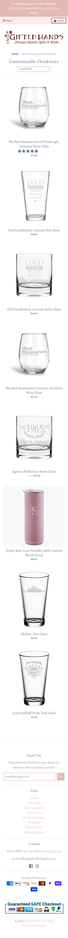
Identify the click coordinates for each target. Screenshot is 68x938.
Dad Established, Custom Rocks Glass (34, 309)
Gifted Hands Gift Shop (39, 921)
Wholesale (34, 822)
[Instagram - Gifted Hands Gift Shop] (37, 866)
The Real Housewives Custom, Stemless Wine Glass (34, 390)
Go (61, 777)
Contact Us (34, 812)
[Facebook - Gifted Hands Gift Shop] (31, 866)
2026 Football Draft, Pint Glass (34, 713)
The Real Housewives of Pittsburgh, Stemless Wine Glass (34, 144)
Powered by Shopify (34, 926)
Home (15, 54)
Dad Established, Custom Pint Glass (34, 230)
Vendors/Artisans (34, 817)
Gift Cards (34, 803)
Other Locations (51, 851)
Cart (60, 20)
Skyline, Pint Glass (34, 634)
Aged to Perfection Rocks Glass (34, 471)
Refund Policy (34, 827)
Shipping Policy (34, 832)
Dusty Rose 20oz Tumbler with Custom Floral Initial (34, 552)
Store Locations (34, 808)
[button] (28, 151)
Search (34, 798)
